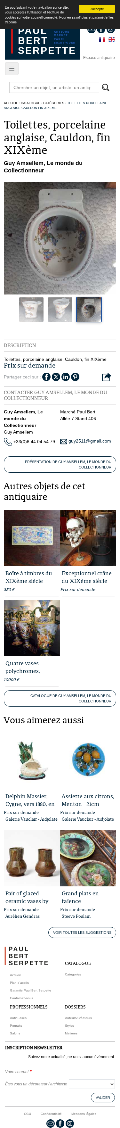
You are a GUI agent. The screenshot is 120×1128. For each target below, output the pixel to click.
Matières (71, 1033)
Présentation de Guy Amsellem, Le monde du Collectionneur (68, 464)
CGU (27, 1114)
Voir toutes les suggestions (82, 932)
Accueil (11, 103)
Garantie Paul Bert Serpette (30, 990)
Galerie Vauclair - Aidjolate (31, 819)
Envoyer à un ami (106, 377)
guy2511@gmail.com (89, 441)
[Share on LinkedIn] (65, 376)
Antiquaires (18, 1018)
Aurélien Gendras (22, 916)
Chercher (108, 88)
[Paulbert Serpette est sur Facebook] (60, 1123)
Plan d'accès (19, 982)
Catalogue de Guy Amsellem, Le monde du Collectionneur (70, 698)
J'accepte (97, 8)
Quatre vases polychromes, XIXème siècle (24, 671)
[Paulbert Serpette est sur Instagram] (70, 1123)
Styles (69, 1025)
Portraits (16, 1025)
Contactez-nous (21, 998)
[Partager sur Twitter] (56, 376)
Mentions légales (83, 1114)
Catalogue (30, 103)
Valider (103, 1097)
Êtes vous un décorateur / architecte (36, 1084)
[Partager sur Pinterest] (75, 376)
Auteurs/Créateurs (78, 1018)
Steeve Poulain (76, 916)
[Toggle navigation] (12, 68)
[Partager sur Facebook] (46, 376)
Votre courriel (16, 1072)
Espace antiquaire (99, 57)
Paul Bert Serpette (47, 40)
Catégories (53, 103)
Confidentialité (51, 1114)
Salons (15, 1033)
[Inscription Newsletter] (50, 1123)
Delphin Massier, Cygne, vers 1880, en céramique (30, 804)
